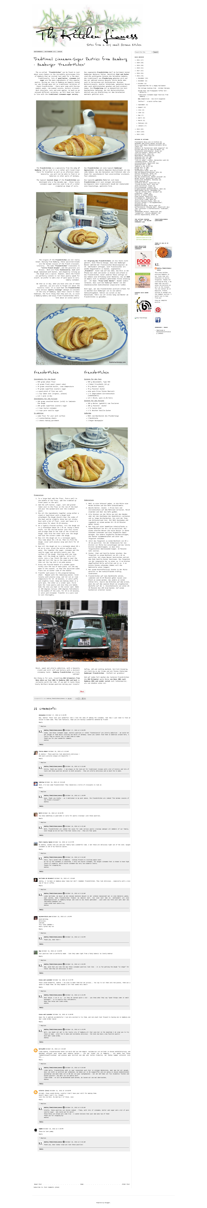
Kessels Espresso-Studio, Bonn (146, 201)
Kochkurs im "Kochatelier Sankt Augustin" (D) (151, 148)
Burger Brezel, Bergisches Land (146, 178)
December (141, 78)
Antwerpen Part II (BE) (143, 159)
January (141, 126)
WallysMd (42, 1049)
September (142, 105)
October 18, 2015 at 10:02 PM (52, 813)
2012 (138, 134)
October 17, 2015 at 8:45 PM (56, 715)
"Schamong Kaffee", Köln (143, 162)
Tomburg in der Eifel (142, 166)
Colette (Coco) (44, 1091)
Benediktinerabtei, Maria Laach (146, 205)
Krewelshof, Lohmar (141, 193)
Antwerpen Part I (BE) (143, 165)
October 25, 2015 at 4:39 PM (53, 1129)
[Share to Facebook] (83, 698)
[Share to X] (81, 698)
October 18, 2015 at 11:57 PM (63, 842)
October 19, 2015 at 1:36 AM (65, 878)
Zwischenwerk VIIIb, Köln (144, 171)
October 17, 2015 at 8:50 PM (75, 730)
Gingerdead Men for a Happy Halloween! (152, 86)
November (141, 81)
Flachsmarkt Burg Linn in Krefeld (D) (148, 142)
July (140, 110)
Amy (40, 951)
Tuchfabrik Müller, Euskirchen (146, 183)
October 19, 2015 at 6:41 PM (75, 995)
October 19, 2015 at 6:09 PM (63, 1014)
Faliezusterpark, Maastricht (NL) (147, 163)
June (140, 112)
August (140, 107)
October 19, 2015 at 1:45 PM (62, 916)
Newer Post (38, 1184)
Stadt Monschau (140, 181)
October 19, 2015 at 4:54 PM (75, 937)
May (139, 115)
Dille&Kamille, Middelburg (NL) (146, 198)
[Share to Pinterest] (85, 698)
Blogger (107, 1203)
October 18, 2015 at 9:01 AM (55, 782)
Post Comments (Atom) (51, 1187)
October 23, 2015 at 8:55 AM (75, 1107)
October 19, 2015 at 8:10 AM (75, 893)
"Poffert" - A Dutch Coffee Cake (149, 101)
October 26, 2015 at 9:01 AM (75, 1142)
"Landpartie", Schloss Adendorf (146, 213)
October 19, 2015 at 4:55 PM (75, 964)
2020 (138, 63)
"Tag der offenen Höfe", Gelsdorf (147, 192)
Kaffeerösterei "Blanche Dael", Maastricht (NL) (152, 207)
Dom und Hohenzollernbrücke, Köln (147, 172)
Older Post (126, 1184)
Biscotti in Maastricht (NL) (145, 175)
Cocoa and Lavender (45, 980)
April (140, 118)
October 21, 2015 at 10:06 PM (60, 1091)
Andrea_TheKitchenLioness (56, 698)
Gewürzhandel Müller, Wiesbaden (146, 190)
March (140, 120)
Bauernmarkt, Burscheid (143, 155)
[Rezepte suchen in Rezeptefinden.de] (141, 318)
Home (81, 1184)
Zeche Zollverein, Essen (143, 186)
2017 (138, 71)
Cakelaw (41, 782)
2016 (138, 73)
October (141, 83)
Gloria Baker (43, 751)
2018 (138, 68)
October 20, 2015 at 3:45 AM (55, 1049)
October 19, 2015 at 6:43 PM (75, 1029)
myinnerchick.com (45, 916)
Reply (41, 722)
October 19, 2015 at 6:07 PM (63, 980)
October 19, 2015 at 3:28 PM (52, 951)
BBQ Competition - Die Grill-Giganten (151, 99)
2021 (138, 60)
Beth (40, 813)
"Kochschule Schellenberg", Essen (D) (148, 151)
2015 (138, 76)
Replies (43, 726)
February (141, 123)
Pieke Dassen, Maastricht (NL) (146, 196)
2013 (138, 132)
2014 (138, 129)
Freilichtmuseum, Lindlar (144, 187)
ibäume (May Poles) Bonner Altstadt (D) (150, 143)
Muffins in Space (141, 195)
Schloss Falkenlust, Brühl (144, 174)
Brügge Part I (140, 169)
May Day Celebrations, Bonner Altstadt (149, 177)
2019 (138, 65)
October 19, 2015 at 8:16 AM (75, 857)
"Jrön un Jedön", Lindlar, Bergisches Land (150, 160)
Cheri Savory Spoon (45, 842)
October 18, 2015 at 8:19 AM (75, 766)
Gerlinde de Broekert (46, 878)
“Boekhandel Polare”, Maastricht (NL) (148, 211)
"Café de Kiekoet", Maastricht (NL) (147, 152)
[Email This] (77, 698)
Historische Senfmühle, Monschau (146, 180)
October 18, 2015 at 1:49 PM (75, 795)
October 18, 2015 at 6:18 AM (59, 751)
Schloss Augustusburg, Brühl (145, 214)
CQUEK (41, 1129)
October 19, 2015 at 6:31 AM (75, 826)
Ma (135, 143)
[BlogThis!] (79, 698)
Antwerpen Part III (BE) (143, 157)
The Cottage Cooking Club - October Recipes (154, 88)
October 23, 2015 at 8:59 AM (75, 1067)
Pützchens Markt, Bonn (143, 154)
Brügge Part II (140, 168)
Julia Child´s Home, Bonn (144, 199)
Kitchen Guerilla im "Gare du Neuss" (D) (149, 149)
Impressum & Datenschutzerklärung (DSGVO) (163, 332)
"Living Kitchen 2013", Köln (145, 184)
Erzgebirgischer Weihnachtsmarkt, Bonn (149, 189)
